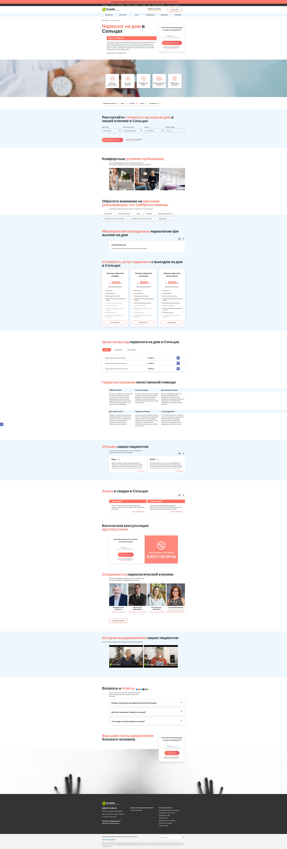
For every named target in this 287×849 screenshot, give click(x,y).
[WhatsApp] (147, 689)
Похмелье (149, 213)
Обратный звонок (126, 554)
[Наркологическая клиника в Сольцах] (111, 9)
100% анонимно (115, 390)
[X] (143, 689)
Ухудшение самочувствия (165, 213)
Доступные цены (116, 411)
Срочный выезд (118, 245)
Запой (136, 14)
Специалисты (135, 5)
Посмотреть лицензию (118, 620)
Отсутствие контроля (124, 213)
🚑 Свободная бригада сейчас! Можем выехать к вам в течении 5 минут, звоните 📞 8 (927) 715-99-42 (143, 2)
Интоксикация (108, 213)
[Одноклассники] (139, 689)
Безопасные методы (169, 390)
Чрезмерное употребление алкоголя (114, 218)
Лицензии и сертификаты (158, 5)
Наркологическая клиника (108, 839)
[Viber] (145, 689)
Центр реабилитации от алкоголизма (169, 810)
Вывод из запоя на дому (165, 823)
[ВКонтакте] (137, 689)
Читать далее (141, 471)
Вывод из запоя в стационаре (167, 820)
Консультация (131, 349)
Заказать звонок (171, 753)
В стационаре (118, 349)
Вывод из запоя (163, 818)
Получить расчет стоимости (112, 140)
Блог (149, 5)
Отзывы (128, 5)
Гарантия (143, 5)
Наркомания (109, 14)
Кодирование (150, 14)
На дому (106, 349)
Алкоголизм (122, 14)
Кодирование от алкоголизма (167, 813)
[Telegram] (141, 689)
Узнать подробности (138, 511)
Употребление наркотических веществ (141, 218)
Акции (142, 103)
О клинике (113, 5)
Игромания (178, 14)
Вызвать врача (175, 9)
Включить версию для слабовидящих (112, 811)
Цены (122, 103)
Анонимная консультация (172, 42)
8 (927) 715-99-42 (154, 9)
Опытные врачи (141, 390)
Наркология (164, 14)
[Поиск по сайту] (185, 837)
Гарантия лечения (142, 411)
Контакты (169, 5)
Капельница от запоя (164, 815)
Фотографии (121, 5)
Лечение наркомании (136, 810)
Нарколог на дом (163, 825)
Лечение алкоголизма (165, 807)
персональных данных (172, 48)
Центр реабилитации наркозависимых (141, 807)
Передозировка (162, 218)
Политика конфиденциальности (110, 836)
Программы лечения (109, 103)
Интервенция (105, 5)
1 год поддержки (167, 411)
